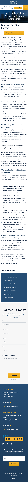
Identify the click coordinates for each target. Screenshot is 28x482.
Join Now (14, 463)
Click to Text (18, 7)
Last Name (5, 329)
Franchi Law (11, 245)
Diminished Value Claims (11, 284)
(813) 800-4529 (7, 8)
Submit (14, 376)
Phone (4, 338)
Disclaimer (18, 477)
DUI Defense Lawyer (10, 287)
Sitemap (14, 478)
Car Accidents (8, 280)
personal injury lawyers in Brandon (13, 62)
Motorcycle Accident (9, 291)
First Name (5, 321)
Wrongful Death (8, 297)
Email (4, 347)
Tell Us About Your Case (9, 355)
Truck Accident (8, 294)
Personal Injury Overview (11, 277)
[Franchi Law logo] (14, 2)
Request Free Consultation (14, 33)
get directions (6, 402)
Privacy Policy (10, 477)
